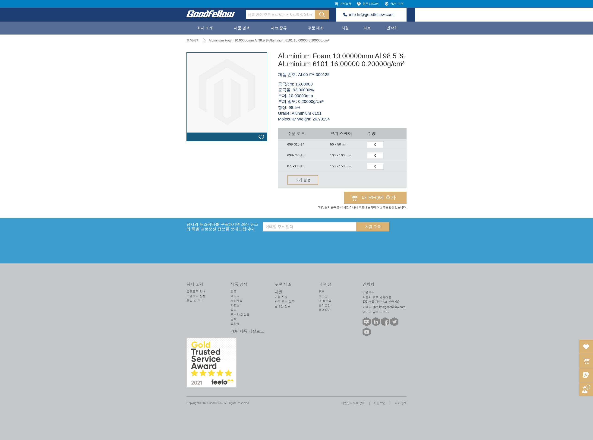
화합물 (235, 305)
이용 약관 (380, 403)
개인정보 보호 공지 (353, 403)
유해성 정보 (282, 306)
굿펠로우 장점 (195, 296)
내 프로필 (325, 300)
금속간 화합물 (239, 314)
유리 (233, 310)
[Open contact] (586, 389)
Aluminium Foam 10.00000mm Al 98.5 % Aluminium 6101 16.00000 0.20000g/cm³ (269, 40)
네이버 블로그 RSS (376, 312)
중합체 (235, 324)
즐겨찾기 (325, 310)
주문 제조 (316, 28)
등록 (322, 291)
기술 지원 (280, 297)
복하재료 (236, 300)
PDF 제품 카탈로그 (247, 331)
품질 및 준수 (194, 300)
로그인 (323, 296)
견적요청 (345, 3)
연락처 (392, 28)
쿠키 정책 (401, 403)
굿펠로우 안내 (195, 291)
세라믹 (235, 296)
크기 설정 (303, 180)
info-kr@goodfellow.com (371, 14)
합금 (233, 291)
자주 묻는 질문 (284, 301)
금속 (233, 319)
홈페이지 (192, 40)
